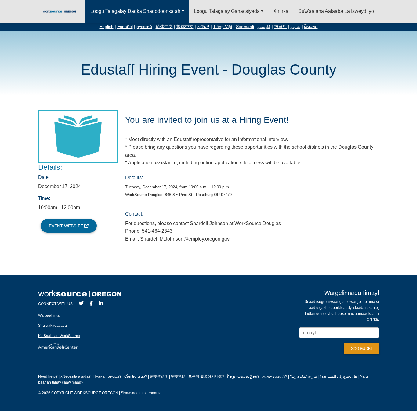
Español (125, 26)
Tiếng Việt (222, 26)
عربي (295, 26)
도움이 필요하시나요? (206, 376)
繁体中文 (185, 26)
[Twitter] (81, 303)
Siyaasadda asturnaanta (141, 393)
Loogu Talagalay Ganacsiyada (227, 11)
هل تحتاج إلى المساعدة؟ (338, 376)
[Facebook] (91, 303)
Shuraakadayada (52, 325)
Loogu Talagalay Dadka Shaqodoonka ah (135, 11)
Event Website (66, 226)
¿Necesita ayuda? (75, 376)
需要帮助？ (159, 376)
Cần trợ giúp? (135, 376)
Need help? (48, 376)
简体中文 (164, 26)
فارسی (264, 26)
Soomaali (245, 26)
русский (144, 26)
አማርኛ (203, 26)
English (107, 26)
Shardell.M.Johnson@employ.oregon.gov (185, 239)
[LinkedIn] (101, 303)
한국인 (280, 26)
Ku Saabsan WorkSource (59, 336)
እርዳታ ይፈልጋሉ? (274, 376)
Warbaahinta (49, 315)
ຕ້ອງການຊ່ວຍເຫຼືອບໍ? (243, 376)
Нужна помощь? (107, 376)
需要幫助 (178, 376)
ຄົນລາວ (311, 26)
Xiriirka (280, 11)
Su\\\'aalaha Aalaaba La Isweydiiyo (336, 11)
